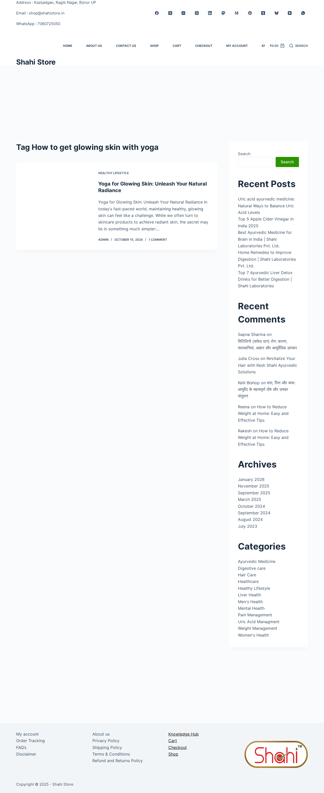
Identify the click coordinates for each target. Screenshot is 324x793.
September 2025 (254, 492)
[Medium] (236, 13)
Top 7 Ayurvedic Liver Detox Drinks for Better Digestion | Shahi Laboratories (265, 279)
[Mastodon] (223, 13)
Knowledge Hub (183, 734)
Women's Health (253, 635)
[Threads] (197, 13)
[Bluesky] (276, 13)
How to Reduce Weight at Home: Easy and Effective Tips (263, 413)
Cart (177, 46)
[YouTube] (290, 13)
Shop (154, 46)
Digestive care (252, 568)
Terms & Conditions (111, 754)
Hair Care (247, 574)
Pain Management (255, 614)
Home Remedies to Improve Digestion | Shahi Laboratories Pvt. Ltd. (267, 259)
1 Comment (158, 239)
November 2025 (253, 486)
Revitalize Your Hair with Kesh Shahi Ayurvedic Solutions (267, 365)
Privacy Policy (105, 740)
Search (244, 153)
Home (67, 46)
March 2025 (249, 499)
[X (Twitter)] (170, 13)
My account (237, 46)
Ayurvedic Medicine (256, 561)
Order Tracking (30, 740)
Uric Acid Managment (258, 621)
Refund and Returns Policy (117, 760)
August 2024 (250, 519)
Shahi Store (36, 62)
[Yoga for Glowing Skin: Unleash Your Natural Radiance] (53, 206)
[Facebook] (157, 13)
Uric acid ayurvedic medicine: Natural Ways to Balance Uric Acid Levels (266, 205)
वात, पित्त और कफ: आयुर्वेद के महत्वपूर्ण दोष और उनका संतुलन (266, 389)
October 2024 (251, 506)
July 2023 (247, 526)
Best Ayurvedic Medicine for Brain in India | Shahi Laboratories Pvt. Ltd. (265, 239)
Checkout (203, 46)
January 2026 (251, 479)
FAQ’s (21, 747)
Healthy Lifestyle (113, 173)
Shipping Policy (107, 747)
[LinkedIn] (210, 13)
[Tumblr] (263, 13)
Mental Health (251, 608)
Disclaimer (26, 754)
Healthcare (248, 581)
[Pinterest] (250, 13)
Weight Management (257, 628)
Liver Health (249, 594)
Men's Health (250, 601)
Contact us (126, 46)
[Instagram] (183, 13)
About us (94, 46)
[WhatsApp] (303, 13)
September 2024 (254, 512)
